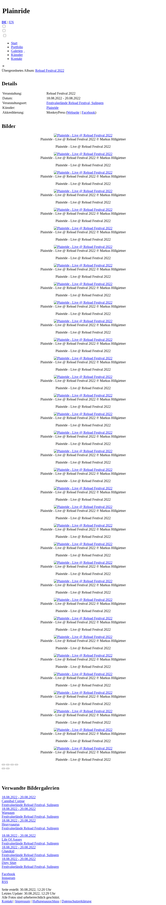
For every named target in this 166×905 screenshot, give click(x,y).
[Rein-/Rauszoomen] (16, 764)
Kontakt (16, 58)
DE (4, 22)
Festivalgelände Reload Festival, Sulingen (75, 103)
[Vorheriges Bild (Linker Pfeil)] (3, 768)
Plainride (52, 108)
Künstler (17, 55)
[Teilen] (8, 764)
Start (14, 43)
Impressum (22, 901)
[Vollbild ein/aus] (12, 764)
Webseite (73, 112)
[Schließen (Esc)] (3, 764)
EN (11, 22)
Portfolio (17, 47)
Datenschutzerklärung (76, 901)
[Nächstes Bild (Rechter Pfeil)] (8, 768)
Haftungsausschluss (45, 901)
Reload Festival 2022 (49, 70)
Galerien (17, 51)
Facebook (88, 112)
